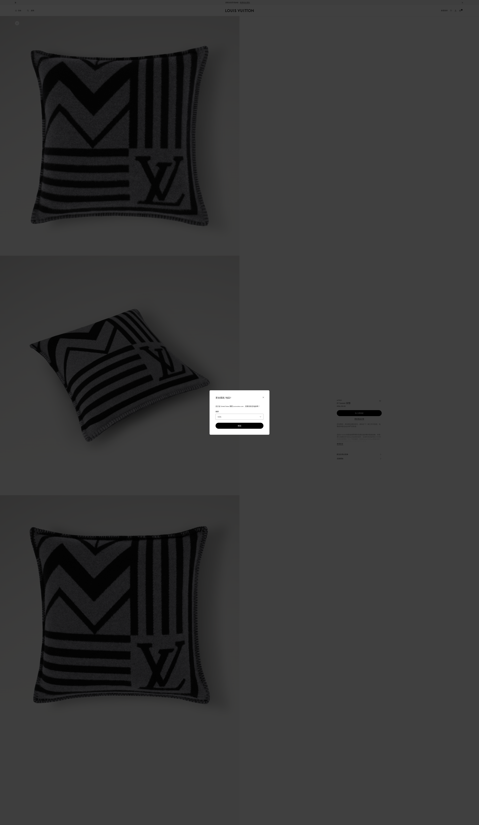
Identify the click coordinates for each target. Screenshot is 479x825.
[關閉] (263, 397)
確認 (239, 425)
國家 (217, 411)
